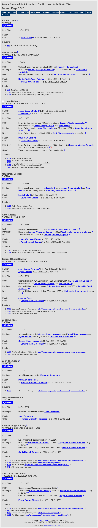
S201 (9, 465)
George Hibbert (49, 334)
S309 (9, 92)
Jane (24, 114)
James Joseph (28, 111)
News (76, 12)
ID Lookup (5, 15)
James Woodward (40, 232)
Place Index (46, 12)
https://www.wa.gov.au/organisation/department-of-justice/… (46, 465)
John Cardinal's (48, 525)
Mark (26, 38)
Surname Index (23, 12)
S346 (9, 250)
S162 (9, 462)
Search (88, 12)
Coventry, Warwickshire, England (63, 229)
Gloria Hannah (38, 443)
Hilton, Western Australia (73, 448)
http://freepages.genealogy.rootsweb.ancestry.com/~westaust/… (61, 309)
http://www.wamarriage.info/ (48, 462)
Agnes (25, 272)
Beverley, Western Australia (72, 123)
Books (82, 12)
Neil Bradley (44, 520)
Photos (69, 12)
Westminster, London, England (75, 232)
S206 (9, 313)
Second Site (56, 525)
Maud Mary (46, 128)
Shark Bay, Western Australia (65, 75)
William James (30, 82)
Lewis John (29, 141)
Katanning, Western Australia (59, 190)
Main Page (12, 12)
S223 (9, 158)
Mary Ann (50, 375)
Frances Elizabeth (34, 383)
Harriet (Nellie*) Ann (41, 70)
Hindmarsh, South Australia (76, 291)
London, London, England (56, 235)
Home (4, 12)
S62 (8, 467)
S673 (9, 167)
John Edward (28, 269)
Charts (62, 12)
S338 (9, 309)
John (52, 412)
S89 (8, 46)
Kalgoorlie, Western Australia (71, 443)
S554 (9, 161)
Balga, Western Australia (71, 496)
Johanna (53, 286)
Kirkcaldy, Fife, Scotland (67, 67)
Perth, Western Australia (63, 133)
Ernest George (40, 491)
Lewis (49, 188)
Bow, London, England (80, 281)
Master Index (35, 12)
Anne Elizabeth (31, 242)
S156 (9, 165)
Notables (55, 12)
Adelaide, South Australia (61, 337)
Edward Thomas (32, 301)
